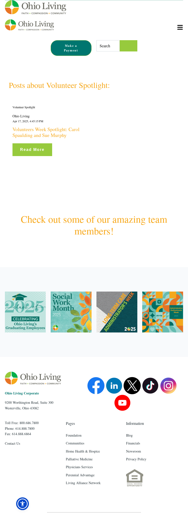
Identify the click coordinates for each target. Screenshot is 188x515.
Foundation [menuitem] (74, 435)
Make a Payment (71, 48)
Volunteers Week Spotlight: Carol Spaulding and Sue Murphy (46, 132)
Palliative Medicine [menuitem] (79, 459)
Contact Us (12, 443)
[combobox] (108, 45)
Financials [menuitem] (133, 443)
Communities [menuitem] (75, 443)
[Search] (128, 45)
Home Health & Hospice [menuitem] (83, 451)
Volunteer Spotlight (23, 107)
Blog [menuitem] (129, 435)
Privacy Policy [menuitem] (136, 459)
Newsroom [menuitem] (133, 451)
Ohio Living (21, 116)
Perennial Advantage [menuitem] (80, 475)
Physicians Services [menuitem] (79, 467)
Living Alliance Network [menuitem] (83, 482)
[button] (22, 504)
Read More (32, 149)
